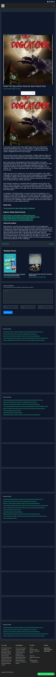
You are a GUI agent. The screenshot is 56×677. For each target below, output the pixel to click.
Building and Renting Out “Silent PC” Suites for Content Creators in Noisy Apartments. (21, 414)
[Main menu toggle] (2, 5)
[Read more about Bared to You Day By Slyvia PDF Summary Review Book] (35, 263)
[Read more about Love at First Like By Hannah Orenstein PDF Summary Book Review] (10, 263)
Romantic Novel (10, 277)
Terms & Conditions (48, 649)
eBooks (13, 88)
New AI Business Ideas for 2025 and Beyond (12, 412)
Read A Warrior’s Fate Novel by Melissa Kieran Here (19, 215)
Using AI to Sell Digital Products (10, 518)
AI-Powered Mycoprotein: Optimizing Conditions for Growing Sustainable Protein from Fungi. (23, 331)
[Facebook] (47, 1)
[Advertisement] (28, 23)
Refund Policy (47, 648)
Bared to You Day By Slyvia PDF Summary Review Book (40, 274)
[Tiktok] (54, 1)
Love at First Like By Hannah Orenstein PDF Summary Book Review (14, 275)
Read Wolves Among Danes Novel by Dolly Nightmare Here (21, 217)
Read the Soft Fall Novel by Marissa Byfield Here (18, 220)
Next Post (51, 243)
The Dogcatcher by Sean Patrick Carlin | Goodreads (19, 208)
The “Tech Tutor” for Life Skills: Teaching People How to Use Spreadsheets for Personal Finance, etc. (25, 516)
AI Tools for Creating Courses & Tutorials (12, 410)
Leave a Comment (7, 88)
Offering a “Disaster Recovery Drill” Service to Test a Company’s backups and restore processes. (24, 340)
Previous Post (5, 243)
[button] (54, 6)
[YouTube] (50, 1)
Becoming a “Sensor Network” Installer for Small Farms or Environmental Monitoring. (21, 335)
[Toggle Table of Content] (32, 93)
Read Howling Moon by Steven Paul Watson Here (18, 218)
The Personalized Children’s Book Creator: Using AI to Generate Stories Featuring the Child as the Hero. (25, 338)
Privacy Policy (47, 651)
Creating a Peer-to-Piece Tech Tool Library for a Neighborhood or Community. (20, 333)
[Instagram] (52, 1)
